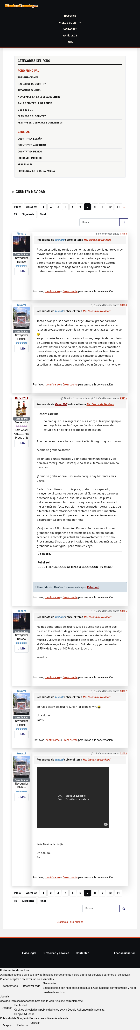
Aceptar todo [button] (10, 986)
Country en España (30, 138)
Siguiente (28, 214)
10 (109, 206)
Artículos (70, 35)
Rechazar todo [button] (31, 986)
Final (43, 214)
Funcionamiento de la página (36, 171)
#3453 (123, 233)
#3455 (123, 398)
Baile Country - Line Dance (35, 103)
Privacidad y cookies (56, 953)
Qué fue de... (25, 109)
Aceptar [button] (7, 1007)
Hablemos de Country (32, 84)
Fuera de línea (21, 254)
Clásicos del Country (32, 116)
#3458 (123, 753)
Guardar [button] (35, 1022)
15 (15, 214)
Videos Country (70, 22)
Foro (70, 41)
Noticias (70, 16)
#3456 (123, 611)
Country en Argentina (32, 145)
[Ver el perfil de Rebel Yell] (21, 408)
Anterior (31, 206)
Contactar (82, 953)
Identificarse (52, 291)
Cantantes (70, 29)
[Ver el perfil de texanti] (21, 318)
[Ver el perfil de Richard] (21, 243)
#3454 (123, 305)
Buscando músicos (30, 158)
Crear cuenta (70, 291)
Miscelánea (25, 164)
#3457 (123, 691)
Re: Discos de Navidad (97, 239)
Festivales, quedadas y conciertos (40, 122)
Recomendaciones (29, 90)
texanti (21, 305)
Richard (21, 233)
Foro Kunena (75, 922)
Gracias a (62, 922)
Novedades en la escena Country (39, 96)
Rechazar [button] (22, 1025)
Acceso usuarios (125, 953)
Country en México (30, 151)
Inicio (17, 206)
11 (118, 206)
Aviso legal (29, 953)
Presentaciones (28, 77)
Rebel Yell (21, 398)
